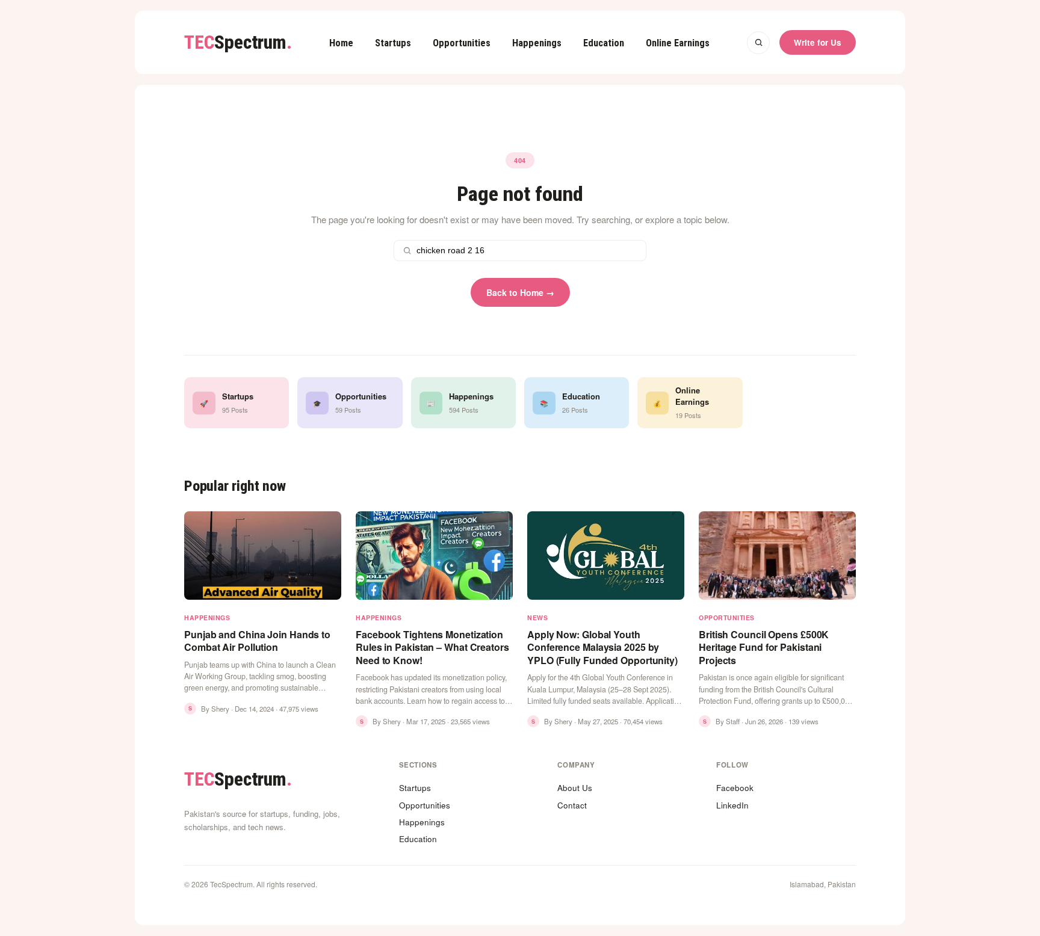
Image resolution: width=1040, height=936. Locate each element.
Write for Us (817, 42)
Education (603, 43)
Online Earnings (678, 43)
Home (341, 43)
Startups (393, 43)
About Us (574, 787)
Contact (572, 805)
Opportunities (462, 43)
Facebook (735, 787)
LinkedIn (732, 805)
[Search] (758, 42)
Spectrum (238, 42)
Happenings (537, 43)
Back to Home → (520, 292)
